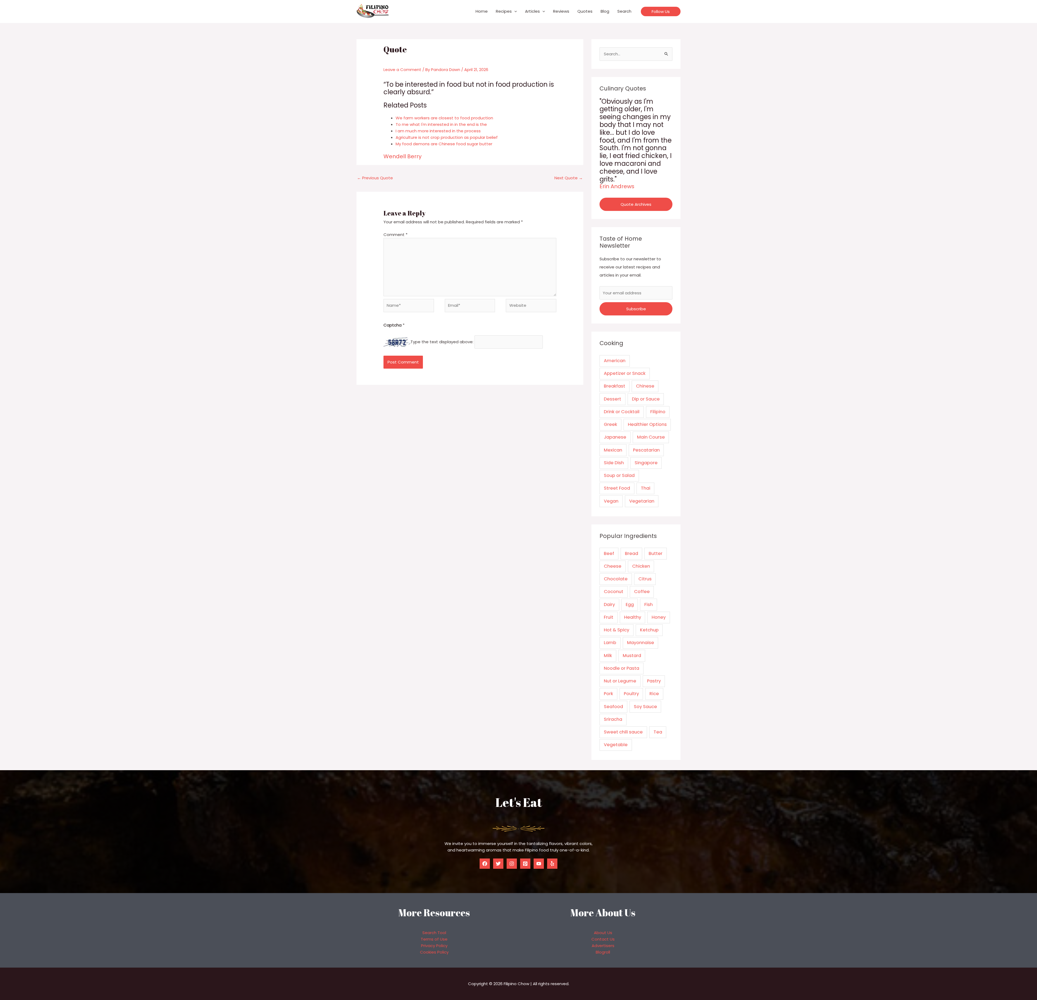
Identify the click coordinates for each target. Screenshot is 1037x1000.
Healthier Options (647, 424)
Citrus (645, 579)
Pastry (654, 681)
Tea (658, 732)
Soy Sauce (645, 706)
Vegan (611, 501)
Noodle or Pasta (621, 668)
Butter (655, 553)
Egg (630, 604)
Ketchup (649, 630)
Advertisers (603, 945)
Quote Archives (636, 204)
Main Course (651, 437)
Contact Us (603, 939)
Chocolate (616, 579)
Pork (608, 694)
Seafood (613, 706)
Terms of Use (434, 939)
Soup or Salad (619, 475)
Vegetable (616, 745)
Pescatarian (646, 450)
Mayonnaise (640, 642)
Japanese (615, 437)
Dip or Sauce (646, 399)
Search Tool (434, 932)
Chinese (645, 386)
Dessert (612, 399)
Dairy (609, 604)
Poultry (631, 694)
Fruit (608, 617)
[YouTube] (539, 863)
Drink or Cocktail (621, 412)
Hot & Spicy (616, 630)
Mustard (632, 655)
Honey (659, 617)
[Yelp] (552, 863)
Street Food (617, 488)
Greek (610, 424)
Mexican (613, 450)
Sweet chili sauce (623, 732)
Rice (654, 694)
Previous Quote (375, 178)
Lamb (610, 642)
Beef (609, 553)
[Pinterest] (525, 863)
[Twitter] (498, 863)
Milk (608, 655)
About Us (603, 932)
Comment (395, 234)
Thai (645, 488)
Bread (631, 553)
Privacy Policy (434, 945)
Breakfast (614, 386)
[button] (514, 11)
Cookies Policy (434, 952)
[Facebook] (485, 863)
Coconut (613, 591)
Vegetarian (641, 501)
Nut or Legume (620, 681)
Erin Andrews (617, 186)
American (614, 361)
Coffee (642, 591)
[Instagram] (512, 863)
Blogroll (603, 952)
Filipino (657, 412)
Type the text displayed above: (441, 342)
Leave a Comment (402, 69)
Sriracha (613, 719)
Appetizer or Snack (624, 373)
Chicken (641, 566)
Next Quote (568, 178)
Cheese (612, 566)
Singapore (646, 463)
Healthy (632, 617)
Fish (648, 604)
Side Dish (614, 463)
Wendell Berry (402, 156)
